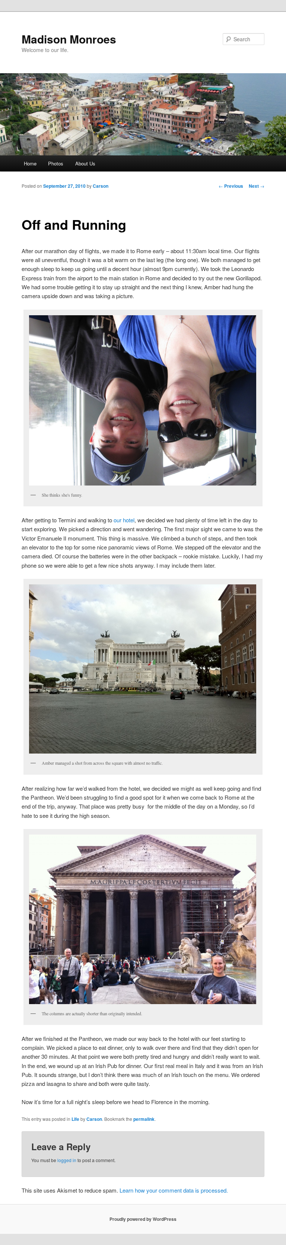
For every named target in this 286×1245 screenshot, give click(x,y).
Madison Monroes (69, 39)
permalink (144, 1119)
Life (75, 1119)
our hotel (124, 520)
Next (256, 186)
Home (30, 163)
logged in (66, 1160)
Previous (231, 186)
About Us (85, 163)
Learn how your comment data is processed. (174, 1190)
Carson (100, 186)
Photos (55, 163)
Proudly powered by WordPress (143, 1219)
